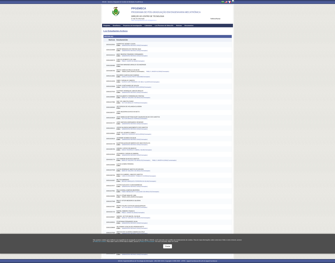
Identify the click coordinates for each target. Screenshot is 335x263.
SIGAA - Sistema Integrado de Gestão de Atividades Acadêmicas (122, 2)
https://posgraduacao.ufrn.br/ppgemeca (143, 20)
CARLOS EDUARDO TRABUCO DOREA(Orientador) (139, 176)
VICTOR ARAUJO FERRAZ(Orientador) (134, 103)
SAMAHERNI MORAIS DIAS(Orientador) (135, 45)
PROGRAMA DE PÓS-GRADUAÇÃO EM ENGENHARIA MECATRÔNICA (166, 12)
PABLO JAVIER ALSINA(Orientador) (133, 61)
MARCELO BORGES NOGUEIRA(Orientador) (136, 87)
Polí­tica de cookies (100, 241)
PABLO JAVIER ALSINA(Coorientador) (164, 160)
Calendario (148, 25)
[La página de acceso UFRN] (233, 1)
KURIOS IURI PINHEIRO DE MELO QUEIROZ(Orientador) (141, 82)
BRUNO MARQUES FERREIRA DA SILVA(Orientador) (139, 181)
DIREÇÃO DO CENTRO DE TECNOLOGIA (147, 16)
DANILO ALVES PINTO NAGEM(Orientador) (136, 76)
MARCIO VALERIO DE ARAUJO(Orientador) (136, 97)
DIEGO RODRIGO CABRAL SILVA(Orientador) (137, 150)
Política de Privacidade (147, 241)
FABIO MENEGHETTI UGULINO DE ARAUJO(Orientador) (140, 191)
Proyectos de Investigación (132, 25)
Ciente (167, 246)
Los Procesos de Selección (164, 25)
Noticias (179, 25)
